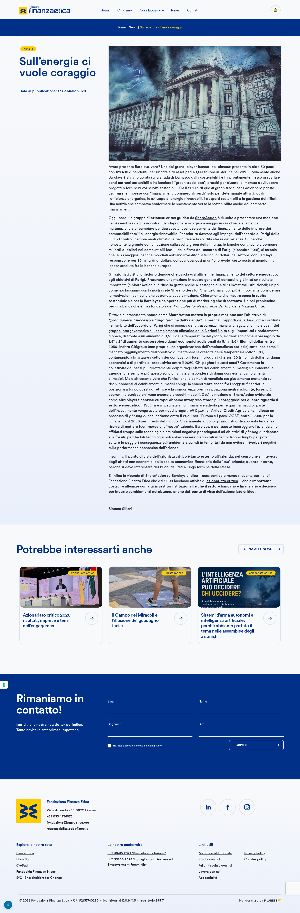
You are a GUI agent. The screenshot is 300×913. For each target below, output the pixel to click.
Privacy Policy (254, 853)
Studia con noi (209, 859)
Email (111, 701)
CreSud (22, 865)
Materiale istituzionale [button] (215, 853)
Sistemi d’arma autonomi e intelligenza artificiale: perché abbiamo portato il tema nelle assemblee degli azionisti (227, 626)
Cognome (114, 724)
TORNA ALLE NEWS (257, 549)
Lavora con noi (209, 871)
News (175, 10)
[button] (208, 807)
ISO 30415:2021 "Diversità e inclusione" (137, 853)
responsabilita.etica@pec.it (67, 828)
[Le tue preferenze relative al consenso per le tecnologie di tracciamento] (4, 685)
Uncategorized (173, 573)
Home (105, 10)
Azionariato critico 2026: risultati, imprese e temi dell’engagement (47, 620)
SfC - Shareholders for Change (39, 877)
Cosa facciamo (150, 10)
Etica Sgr (23, 859)
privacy (158, 745)
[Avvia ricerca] (275, 10)
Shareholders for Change (192, 290)
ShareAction (206, 218)
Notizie (28, 48)
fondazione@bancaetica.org (68, 822)
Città (202, 724)
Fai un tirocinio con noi (215, 865)
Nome (203, 701)
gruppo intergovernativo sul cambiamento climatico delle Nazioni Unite (168, 331)
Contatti (193, 10)
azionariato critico (82, 573)
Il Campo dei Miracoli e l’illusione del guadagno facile (135, 620)
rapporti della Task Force (243, 320)
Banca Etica (25, 853)
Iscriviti (239, 745)
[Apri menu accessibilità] (8, 905)
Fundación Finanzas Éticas (36, 871)
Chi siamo (124, 10)
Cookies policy (255, 859)
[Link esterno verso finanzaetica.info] (44, 10)
